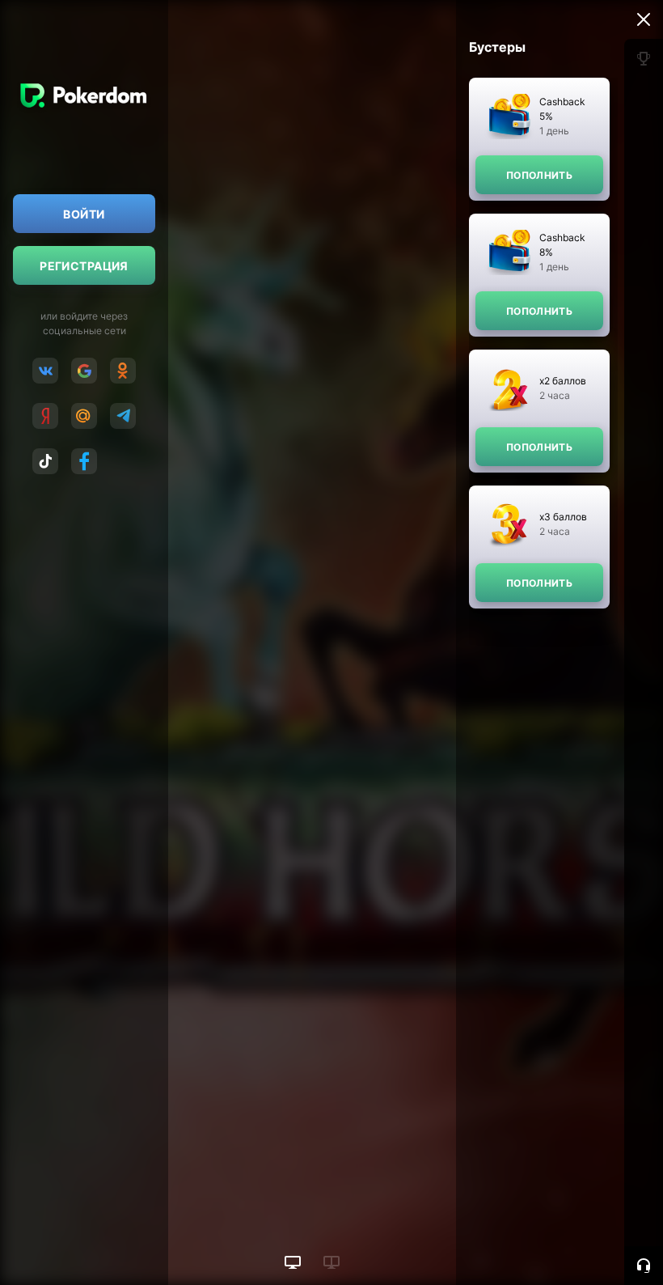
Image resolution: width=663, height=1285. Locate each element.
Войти (83, 214)
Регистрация (84, 266)
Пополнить (539, 175)
